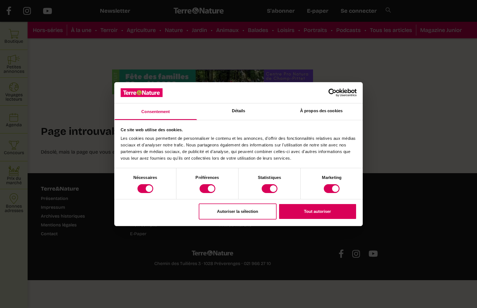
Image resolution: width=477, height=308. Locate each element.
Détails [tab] (238, 110)
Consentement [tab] (155, 111)
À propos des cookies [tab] (321, 110)
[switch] (207, 188)
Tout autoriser (317, 211)
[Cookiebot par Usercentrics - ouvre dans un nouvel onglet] (332, 93)
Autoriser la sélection (237, 211)
